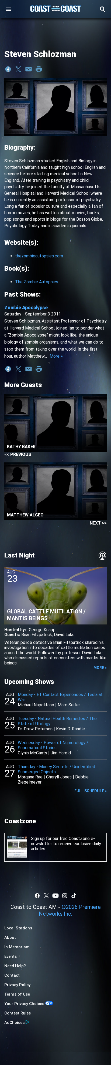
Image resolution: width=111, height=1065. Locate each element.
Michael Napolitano (36, 704)
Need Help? (15, 965)
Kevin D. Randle (70, 728)
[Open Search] (102, 9)
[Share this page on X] (18, 69)
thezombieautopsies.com (39, 255)
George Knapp (42, 629)
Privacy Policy (17, 984)
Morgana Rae (30, 777)
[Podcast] (102, 556)
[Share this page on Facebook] (8, 69)
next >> (98, 523)
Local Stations (18, 928)
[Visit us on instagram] (64, 895)
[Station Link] (55, 9)
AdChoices (14, 1022)
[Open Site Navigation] (8, 9)
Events (10, 956)
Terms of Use (17, 994)
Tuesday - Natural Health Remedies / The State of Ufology (57, 721)
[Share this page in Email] (28, 69)
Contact (12, 975)
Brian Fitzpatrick (36, 634)
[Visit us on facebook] (37, 895)
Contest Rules (17, 1013)
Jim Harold (61, 752)
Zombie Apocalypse (26, 307)
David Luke (64, 634)
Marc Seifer (69, 704)
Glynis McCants (32, 752)
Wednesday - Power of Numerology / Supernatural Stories (53, 745)
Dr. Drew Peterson (35, 728)
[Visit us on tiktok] (74, 895)
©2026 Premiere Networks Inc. (70, 910)
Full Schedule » (90, 791)
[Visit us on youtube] (55, 895)
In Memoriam (17, 947)
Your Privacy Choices (24, 1003)
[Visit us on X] (46, 895)
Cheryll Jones (59, 777)
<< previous (17, 454)
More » (56, 356)
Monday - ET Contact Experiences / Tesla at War (60, 697)
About (10, 937)
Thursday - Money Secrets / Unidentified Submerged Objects (56, 769)
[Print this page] (39, 69)
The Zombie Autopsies (36, 281)
